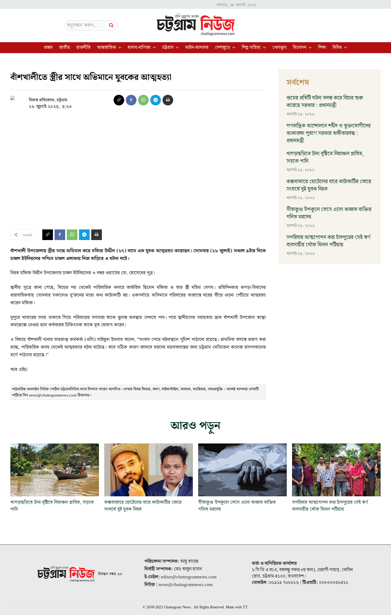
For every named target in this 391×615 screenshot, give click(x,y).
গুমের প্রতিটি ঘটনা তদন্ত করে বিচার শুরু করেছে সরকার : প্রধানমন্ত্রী (324, 102)
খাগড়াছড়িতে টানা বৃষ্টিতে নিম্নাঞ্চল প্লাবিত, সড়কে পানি (325, 157)
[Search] (111, 25)
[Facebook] (131, 100)
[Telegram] (155, 100)
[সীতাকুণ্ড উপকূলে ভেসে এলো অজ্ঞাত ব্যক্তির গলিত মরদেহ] (242, 470)
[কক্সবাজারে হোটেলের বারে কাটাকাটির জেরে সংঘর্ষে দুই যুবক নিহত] (148, 470)
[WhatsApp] (143, 100)
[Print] (168, 100)
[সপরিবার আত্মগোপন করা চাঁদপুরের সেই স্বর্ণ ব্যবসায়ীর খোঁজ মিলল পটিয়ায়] (336, 470)
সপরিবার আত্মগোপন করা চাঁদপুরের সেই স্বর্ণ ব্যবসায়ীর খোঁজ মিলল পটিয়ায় (328, 241)
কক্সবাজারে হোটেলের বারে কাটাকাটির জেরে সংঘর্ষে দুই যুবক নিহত (328, 185)
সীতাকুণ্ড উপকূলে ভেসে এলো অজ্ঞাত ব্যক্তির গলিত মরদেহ (328, 213)
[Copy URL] (119, 100)
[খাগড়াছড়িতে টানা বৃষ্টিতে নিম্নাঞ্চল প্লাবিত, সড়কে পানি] (54, 470)
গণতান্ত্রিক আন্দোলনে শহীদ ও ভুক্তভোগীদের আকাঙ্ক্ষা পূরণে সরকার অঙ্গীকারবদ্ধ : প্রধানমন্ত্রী (328, 133)
